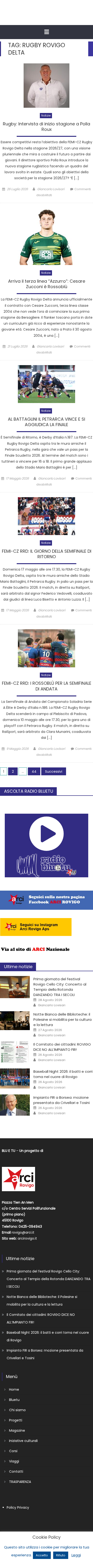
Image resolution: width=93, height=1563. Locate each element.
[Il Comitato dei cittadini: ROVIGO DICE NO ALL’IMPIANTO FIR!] (15, 1051)
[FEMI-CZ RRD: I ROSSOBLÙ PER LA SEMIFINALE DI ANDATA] (46, 648)
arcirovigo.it (27, 1238)
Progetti (15, 1420)
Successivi (53, 771)
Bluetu (14, 1399)
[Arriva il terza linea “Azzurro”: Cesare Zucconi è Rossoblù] (46, 236)
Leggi (76, 1555)
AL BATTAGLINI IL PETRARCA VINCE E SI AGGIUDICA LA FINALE (46, 422)
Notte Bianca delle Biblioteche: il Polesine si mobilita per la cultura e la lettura (62, 1019)
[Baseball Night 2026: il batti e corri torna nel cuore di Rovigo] (15, 1078)
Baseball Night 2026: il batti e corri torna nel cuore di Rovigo (63, 1074)
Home (14, 1389)
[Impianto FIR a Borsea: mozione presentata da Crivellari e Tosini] (15, 1105)
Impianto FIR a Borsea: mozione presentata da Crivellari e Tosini (61, 1100)
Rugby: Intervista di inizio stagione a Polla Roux (46, 126)
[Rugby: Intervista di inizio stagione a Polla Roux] (46, 85)
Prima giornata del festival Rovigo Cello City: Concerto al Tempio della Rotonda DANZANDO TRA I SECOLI (59, 986)
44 (34, 771)
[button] (46, 31)
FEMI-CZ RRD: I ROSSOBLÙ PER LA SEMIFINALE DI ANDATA (46, 686)
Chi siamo (17, 1410)
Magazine (17, 1430)
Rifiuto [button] (60, 1555)
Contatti (16, 1471)
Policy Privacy (18, 1507)
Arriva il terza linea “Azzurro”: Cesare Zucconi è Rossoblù (46, 284)
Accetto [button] (42, 1555)
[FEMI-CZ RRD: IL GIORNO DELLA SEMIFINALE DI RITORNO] (46, 516)
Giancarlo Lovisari (50, 189)
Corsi (13, 1451)
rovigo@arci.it (23, 1232)
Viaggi (14, 1461)
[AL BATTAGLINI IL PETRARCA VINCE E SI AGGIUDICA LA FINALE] (46, 384)
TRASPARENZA (20, 1481)
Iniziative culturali (23, 1440)
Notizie (46, 115)
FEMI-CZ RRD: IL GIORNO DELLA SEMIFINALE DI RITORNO (46, 554)
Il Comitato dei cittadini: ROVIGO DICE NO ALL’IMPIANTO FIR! (62, 1047)
